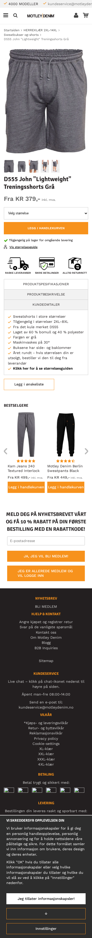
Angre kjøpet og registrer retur (46, 622)
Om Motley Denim (46, 637)
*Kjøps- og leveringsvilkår (46, 723)
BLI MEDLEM (46, 606)
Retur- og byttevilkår (46, 728)
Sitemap (46, 661)
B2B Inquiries (46, 648)
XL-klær (46, 749)
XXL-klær (46, 754)
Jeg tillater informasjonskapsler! (46, 899)
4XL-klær (46, 764)
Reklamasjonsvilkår (46, 733)
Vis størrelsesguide (23, 247)
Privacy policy (46, 738)
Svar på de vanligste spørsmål (46, 627)
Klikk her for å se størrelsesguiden (43, 368)
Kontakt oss (46, 632)
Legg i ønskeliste (29, 384)
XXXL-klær (46, 759)
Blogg (46, 643)
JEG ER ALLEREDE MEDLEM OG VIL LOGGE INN (45, 573)
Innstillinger (46, 928)
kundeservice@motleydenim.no (46, 707)
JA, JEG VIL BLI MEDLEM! (46, 556)
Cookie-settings (46, 744)
